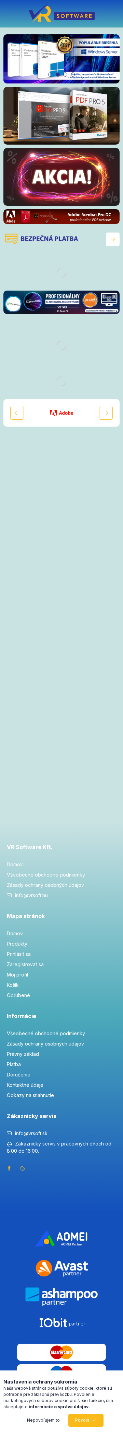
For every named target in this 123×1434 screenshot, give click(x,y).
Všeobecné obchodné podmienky (46, 875)
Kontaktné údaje (25, 1085)
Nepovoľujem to (43, 1420)
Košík (13, 985)
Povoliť (82, 1420)
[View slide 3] (65, 74)
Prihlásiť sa (19, 954)
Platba (14, 1064)
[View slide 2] (58, 74)
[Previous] (17, 413)
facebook (9, 1168)
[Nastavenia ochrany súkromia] (22, 1168)
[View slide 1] (50, 74)
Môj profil (17, 975)
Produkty (17, 944)
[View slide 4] (73, 74)
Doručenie (18, 1074)
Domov (15, 864)
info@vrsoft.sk (31, 1133)
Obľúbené (18, 995)
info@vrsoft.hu (31, 895)
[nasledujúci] (113, 239)
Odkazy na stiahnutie (30, 1095)
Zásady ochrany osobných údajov (45, 885)
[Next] (106, 413)
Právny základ (23, 1054)
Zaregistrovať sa (25, 964)
